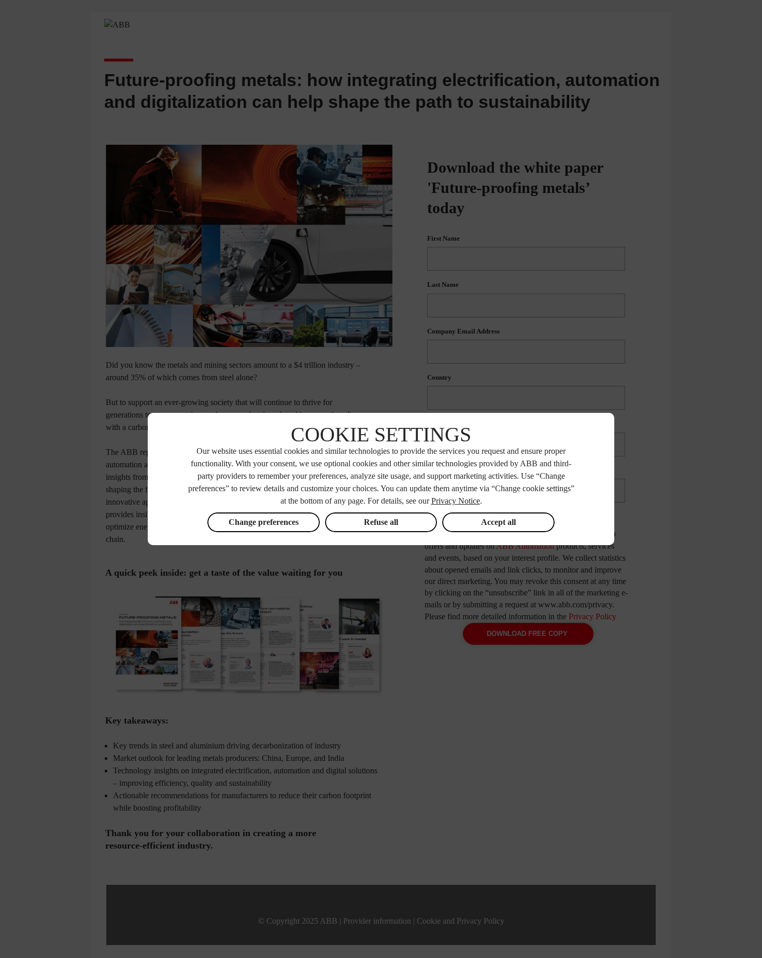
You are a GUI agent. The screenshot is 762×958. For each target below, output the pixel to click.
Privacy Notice (455, 500)
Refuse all (381, 522)
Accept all (498, 522)
